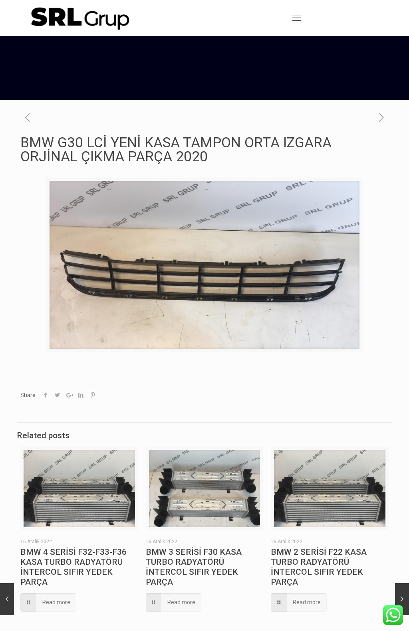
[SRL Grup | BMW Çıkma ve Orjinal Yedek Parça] (79, 18)
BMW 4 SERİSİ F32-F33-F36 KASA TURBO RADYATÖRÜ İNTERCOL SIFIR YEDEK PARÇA (73, 567)
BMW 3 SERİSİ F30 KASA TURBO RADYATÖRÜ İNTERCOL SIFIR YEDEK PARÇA (194, 567)
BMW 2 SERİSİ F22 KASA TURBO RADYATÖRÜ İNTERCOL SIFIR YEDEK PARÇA (319, 567)
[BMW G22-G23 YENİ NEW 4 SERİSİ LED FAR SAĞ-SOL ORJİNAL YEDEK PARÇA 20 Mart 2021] (7, 599)
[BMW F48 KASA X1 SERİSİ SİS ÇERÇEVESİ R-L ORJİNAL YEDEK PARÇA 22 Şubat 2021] (402, 599)
